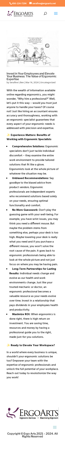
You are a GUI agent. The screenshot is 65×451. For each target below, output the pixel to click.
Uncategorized (47, 83)
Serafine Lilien (17, 83)
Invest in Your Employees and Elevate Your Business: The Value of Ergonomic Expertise (32, 76)
